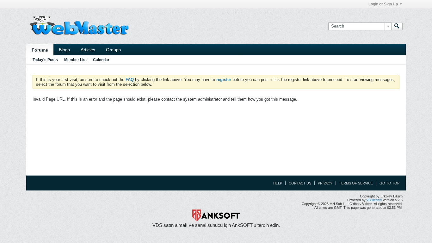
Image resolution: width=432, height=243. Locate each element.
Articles (88, 49)
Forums (40, 50)
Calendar (101, 60)
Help (277, 183)
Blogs (64, 49)
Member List (75, 60)
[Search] (397, 26)
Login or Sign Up (383, 4)
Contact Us (300, 183)
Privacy (325, 183)
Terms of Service (356, 183)
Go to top (389, 183)
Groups (113, 49)
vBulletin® (374, 200)
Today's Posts (45, 60)
